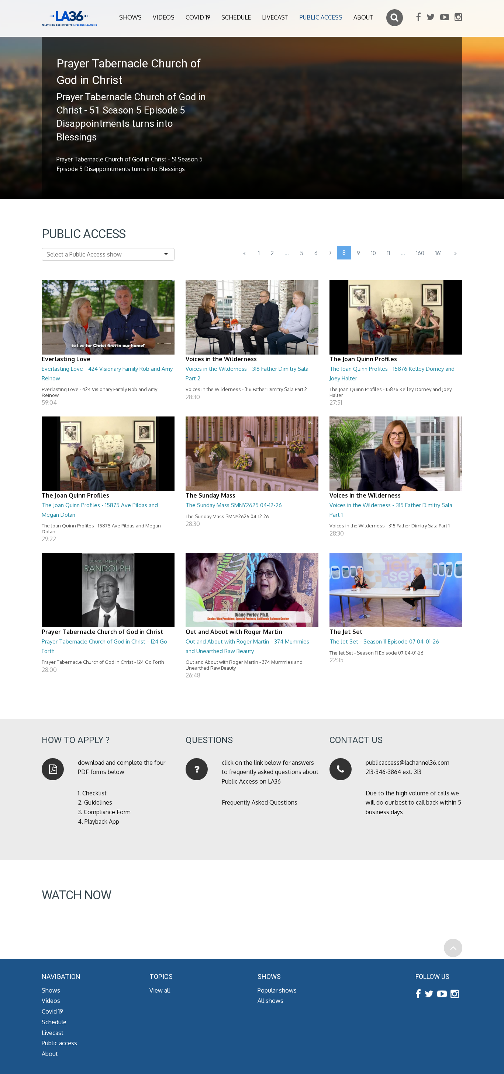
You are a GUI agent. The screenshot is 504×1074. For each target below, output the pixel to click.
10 (373, 253)
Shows (130, 17)
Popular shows (277, 990)
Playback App (101, 821)
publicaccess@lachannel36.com (407, 762)
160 (420, 253)
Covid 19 (198, 17)
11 (388, 253)
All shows (270, 1000)
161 (438, 253)
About (363, 17)
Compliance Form (107, 812)
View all (159, 990)
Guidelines (98, 802)
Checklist (94, 793)
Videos (164, 17)
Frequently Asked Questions (259, 802)
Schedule (236, 17)
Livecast (275, 17)
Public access (321, 17)
